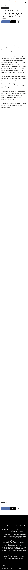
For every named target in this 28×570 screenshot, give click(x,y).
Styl (9, 5)
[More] (18, 21)
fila (6, 502)
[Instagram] (3, 525)
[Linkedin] (24, 525)
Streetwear (6, 8)
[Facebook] (7, 525)
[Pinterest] (16, 525)
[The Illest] (14, 2)
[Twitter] (12, 525)
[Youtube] (20, 525)
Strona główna (4, 5)
